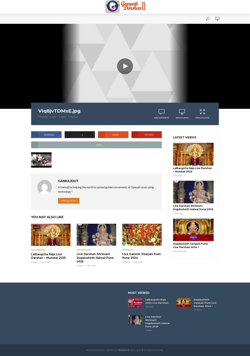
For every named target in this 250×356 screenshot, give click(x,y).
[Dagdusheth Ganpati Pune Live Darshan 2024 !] (193, 230)
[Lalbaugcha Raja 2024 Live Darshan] (135, 302)
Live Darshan (38, 250)
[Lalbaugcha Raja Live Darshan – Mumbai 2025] (193, 154)
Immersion (128, 249)
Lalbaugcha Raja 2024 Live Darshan (156, 301)
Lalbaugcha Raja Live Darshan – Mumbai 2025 (48, 256)
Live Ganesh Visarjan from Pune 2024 (141, 255)
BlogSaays (123, 350)
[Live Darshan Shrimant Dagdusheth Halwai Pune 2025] (193, 192)
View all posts (68, 200)
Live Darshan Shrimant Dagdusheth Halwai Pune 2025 (95, 257)
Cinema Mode (202, 117)
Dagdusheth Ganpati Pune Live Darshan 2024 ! (190, 245)
